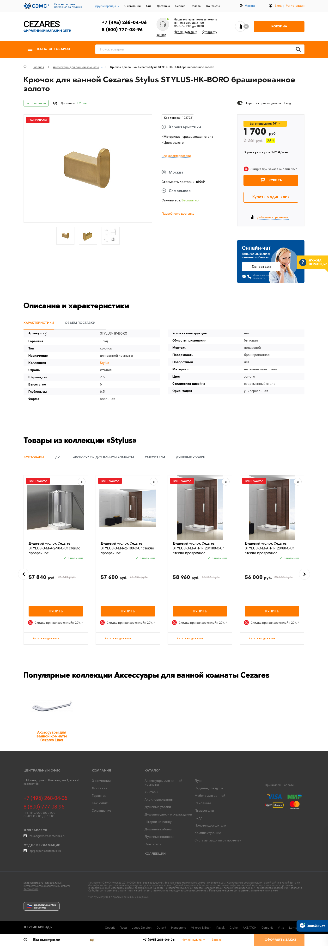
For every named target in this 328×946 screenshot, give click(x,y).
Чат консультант (185, 31)
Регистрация (295, 5)
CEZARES (47, 26)
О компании (132, 6)
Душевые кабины (158, 829)
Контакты (213, 6)
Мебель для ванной (209, 795)
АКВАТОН (249, 927)
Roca (123, 927)
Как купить (100, 803)
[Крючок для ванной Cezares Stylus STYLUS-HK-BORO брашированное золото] (92, 940)
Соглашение (101, 810)
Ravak (220, 927)
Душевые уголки (158, 807)
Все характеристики (176, 156)
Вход (278, 5)
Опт (148, 6)
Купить (275, 180)
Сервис (180, 6)
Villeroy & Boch (201, 927)
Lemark (294, 927)
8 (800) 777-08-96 (122, 30)
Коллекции (155, 853)
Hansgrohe (178, 927)
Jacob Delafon (142, 927)
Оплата (196, 6)
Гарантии (99, 795)
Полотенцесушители (210, 825)
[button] (23, 574)
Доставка (163, 6)
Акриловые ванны (159, 799)
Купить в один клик (271, 197)
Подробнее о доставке (178, 213)
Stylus (104, 363)
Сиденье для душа (208, 788)
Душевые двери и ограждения (168, 814)
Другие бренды (105, 6)
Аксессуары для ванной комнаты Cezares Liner (51, 736)
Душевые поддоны (159, 837)
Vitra (281, 927)
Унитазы (151, 792)
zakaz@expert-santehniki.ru (47, 836)
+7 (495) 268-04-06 (124, 22)
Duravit (161, 927)
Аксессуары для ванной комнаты (163, 782)
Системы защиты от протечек (217, 840)
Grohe (234, 927)
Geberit (110, 927)
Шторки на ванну (158, 822)
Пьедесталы (204, 810)
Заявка (217, 939)
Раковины (202, 803)
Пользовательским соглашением (229, 890)
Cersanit (267, 927)
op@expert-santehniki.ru (45, 851)
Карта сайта (31, 889)
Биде (198, 818)
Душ (197, 781)
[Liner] (52, 706)
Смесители (153, 844)
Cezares (66, 886)
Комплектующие (207, 833)
